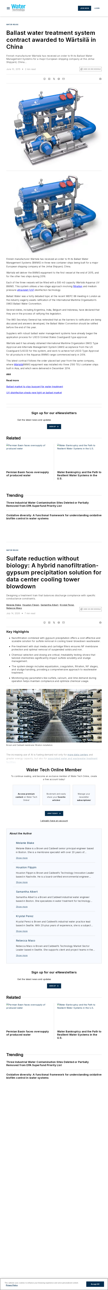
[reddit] (58, 79)
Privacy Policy (12, 1285)
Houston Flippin (30, 605)
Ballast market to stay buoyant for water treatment (34, 386)
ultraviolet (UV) (25, 290)
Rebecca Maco (14, 608)
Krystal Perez (67, 605)
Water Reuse (12, 24)
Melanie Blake (13, 605)
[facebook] (44, 79)
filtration (77, 286)
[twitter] (54, 79)
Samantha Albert (49, 605)
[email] (63, 79)
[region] (54, 1284)
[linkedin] (49, 79)
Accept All (95, 1284)
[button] (8, 8)
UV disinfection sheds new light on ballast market (34, 392)
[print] (100, 79)
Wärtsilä (18, 364)
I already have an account (54, 820)
